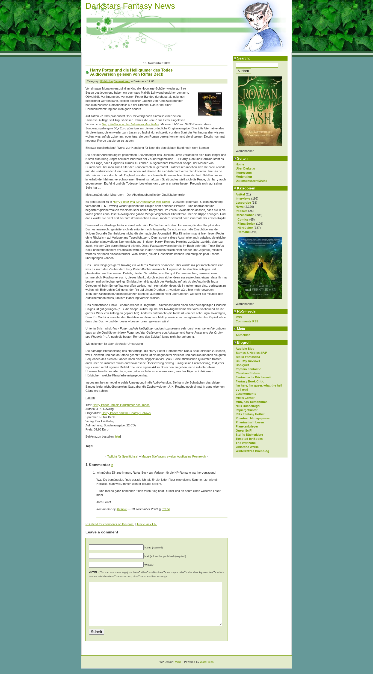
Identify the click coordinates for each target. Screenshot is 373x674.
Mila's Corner (245, 397)
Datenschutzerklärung (252, 180)
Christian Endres (248, 373)
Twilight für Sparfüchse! (122, 456)
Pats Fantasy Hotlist (250, 414)
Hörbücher (245, 227)
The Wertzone (246, 442)
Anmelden (243, 335)
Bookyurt (242, 365)
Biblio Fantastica (248, 356)
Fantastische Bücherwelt (253, 377)
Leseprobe (243, 202)
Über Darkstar (245, 168)
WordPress (207, 661)
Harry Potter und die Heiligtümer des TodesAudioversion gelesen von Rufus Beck (131, 72)
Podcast (241, 210)
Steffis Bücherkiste (249, 434)
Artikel (240, 194)
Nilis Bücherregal (248, 406)
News (240, 206)
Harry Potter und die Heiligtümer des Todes (121, 404)
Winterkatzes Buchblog (252, 451)
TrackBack (147, 524)
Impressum (244, 172)
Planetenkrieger (247, 426)
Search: (243, 58)
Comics (243, 219)
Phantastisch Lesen (250, 422)
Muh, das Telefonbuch (252, 401)
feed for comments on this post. (109, 524)
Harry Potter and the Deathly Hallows (126, 413)
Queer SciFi (244, 430)
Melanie (122, 509)
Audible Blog (245, 348)
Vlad (178, 661)
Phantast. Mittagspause (253, 418)
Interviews (243, 198)
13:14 (166, 509)
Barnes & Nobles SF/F (251, 352)
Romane (244, 231)
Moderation (244, 176)
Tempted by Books (249, 438)
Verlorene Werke (247, 447)
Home (240, 164)
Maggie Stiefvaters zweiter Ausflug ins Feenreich (173, 456)
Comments (247, 321)
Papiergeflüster (246, 410)
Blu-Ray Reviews (248, 361)
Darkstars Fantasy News (130, 5)
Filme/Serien (246, 223)
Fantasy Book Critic (250, 381)
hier (117, 436)
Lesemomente (246, 393)
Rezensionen (245, 214)
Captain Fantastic (248, 369)
